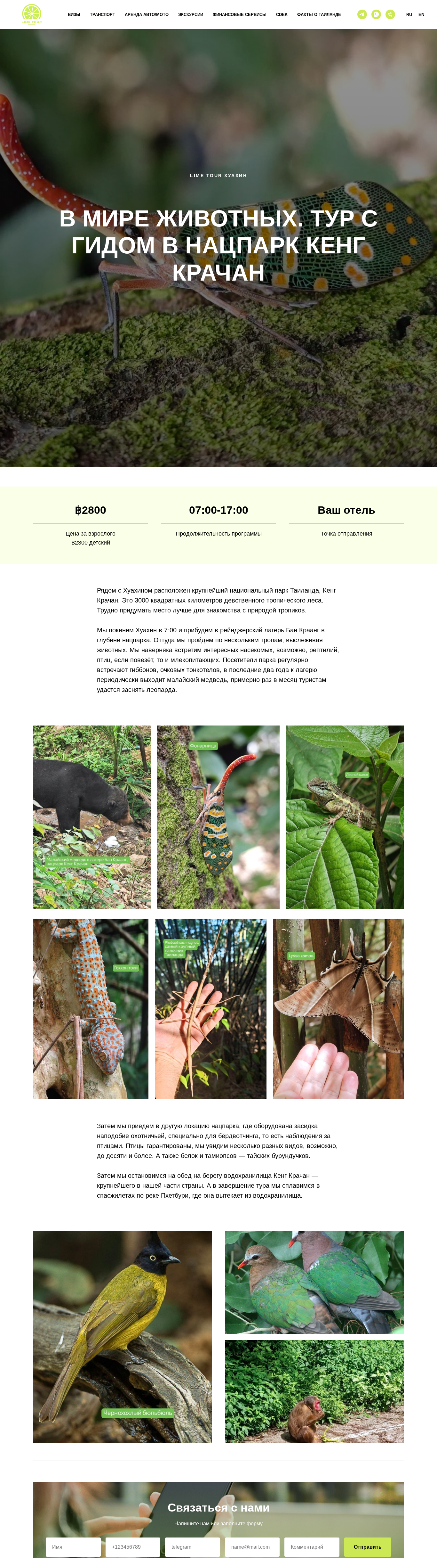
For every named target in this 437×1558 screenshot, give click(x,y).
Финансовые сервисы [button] (239, 14)
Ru (409, 14)
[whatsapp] (376, 14)
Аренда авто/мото (147, 14)
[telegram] (362, 14)
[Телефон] (390, 14)
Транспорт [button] (102, 14)
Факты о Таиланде (319, 14)
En (421, 14)
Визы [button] (74, 14)
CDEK (282, 14)
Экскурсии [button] (190, 14)
